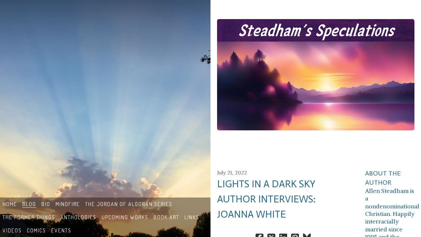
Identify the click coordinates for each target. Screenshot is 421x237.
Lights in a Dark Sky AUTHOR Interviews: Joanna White (266, 199)
